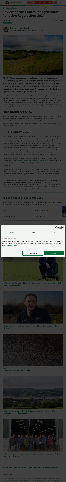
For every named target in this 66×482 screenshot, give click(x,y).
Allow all (53, 253)
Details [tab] (33, 232)
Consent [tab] (11, 232)
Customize (31, 253)
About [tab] (54, 232)
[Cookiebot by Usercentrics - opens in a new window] (56, 227)
